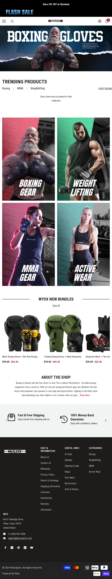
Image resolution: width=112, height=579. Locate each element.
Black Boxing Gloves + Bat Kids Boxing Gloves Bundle (19, 356)
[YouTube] (31, 547)
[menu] (4, 21)
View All (56, 305)
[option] (56, 48)
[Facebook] (5, 547)
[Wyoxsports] (28, 159)
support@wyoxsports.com (20, 538)
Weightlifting (37, 88)
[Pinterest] (18, 547)
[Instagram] (12, 547)
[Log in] (100, 21)
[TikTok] (25, 547)
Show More (85, 395)
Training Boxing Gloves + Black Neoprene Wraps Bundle (62, 356)
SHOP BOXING (105, 88)
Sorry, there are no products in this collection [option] (56, 98)
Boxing (6, 88)
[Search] (12, 21)
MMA (20, 88)
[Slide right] (105, 420)
